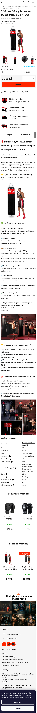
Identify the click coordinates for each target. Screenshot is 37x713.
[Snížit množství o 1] (24, 78)
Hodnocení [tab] (25, 134)
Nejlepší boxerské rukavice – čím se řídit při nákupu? (16, 680)
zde (30, 697)
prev (2, 508)
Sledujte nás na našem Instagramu (19, 597)
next (35, 508)
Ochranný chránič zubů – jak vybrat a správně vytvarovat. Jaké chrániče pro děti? (16, 686)
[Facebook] (4, 644)
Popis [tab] (9, 134)
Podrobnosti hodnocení (8, 21)
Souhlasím (17, 708)
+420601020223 (12, 639)
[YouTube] (13, 644)
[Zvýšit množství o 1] (33, 78)
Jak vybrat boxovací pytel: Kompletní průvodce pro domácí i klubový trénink (18, 675)
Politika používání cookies (10, 665)
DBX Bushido (10, 24)
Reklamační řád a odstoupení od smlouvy (15, 662)
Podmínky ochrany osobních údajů (13, 660)
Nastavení (17, 702)
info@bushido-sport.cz (14, 634)
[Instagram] (9, 644)
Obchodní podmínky (8, 657)
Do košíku (18, 85)
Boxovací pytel (11, 141)
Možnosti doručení (7, 69)
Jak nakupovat (6, 654)
